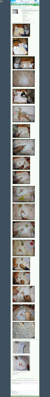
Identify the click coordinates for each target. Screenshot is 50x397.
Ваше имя (13, 381)
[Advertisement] (16, 18)
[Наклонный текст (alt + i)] (12, 383)
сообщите (38, 396)
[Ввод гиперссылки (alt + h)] (15, 383)
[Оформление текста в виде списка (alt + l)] (16, 383)
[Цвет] (17, 383)
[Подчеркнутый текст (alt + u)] (13, 383)
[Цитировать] (14, 383)
